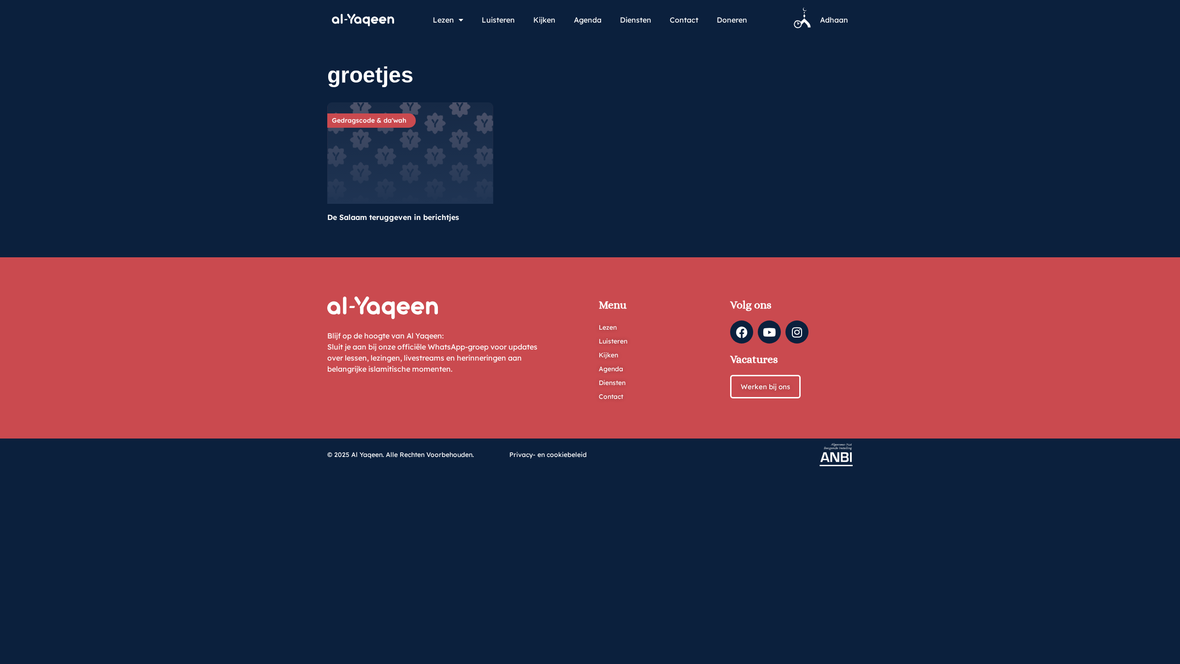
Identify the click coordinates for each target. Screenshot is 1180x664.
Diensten (635, 19)
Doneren (732, 19)
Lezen (443, 19)
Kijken (544, 19)
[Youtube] (769, 332)
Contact (684, 19)
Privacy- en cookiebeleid (548, 455)
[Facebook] (741, 332)
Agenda (588, 19)
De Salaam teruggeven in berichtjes (393, 217)
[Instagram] (796, 332)
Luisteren (498, 19)
